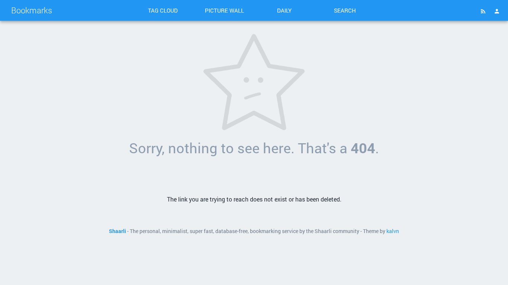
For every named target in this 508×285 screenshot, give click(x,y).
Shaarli (117, 231)
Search (345, 10)
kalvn (392, 231)
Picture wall (224, 10)
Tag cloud (163, 10)
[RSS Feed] (483, 11)
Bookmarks (31, 10)
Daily (284, 10)
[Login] (496, 11)
